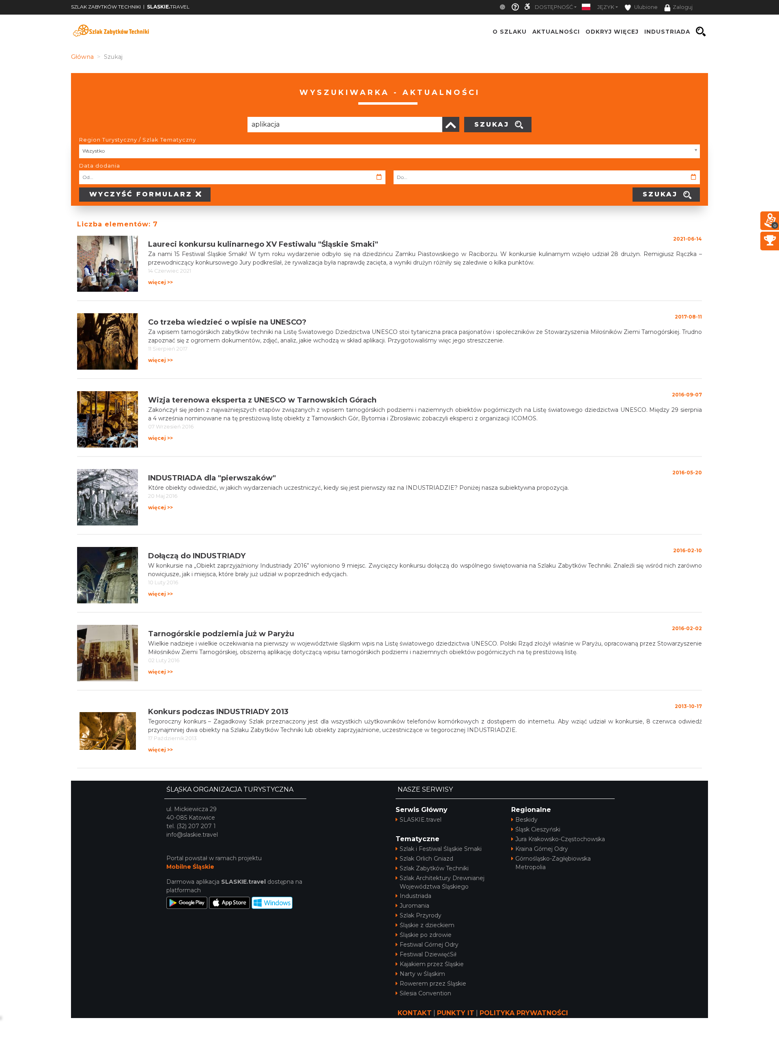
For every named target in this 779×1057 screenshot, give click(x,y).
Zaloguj (683, 7)
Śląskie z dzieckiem (427, 925)
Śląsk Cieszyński (537, 829)
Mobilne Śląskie (190, 866)
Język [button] (605, 7)
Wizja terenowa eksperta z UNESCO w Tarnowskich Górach (262, 400)
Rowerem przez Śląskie (433, 983)
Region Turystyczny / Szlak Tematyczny (137, 139)
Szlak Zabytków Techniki (434, 868)
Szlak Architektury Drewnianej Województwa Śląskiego (442, 882)
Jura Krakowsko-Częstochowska (560, 839)
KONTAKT (415, 1013)
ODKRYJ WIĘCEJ (612, 31)
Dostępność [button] (554, 7)
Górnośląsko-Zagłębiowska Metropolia (553, 863)
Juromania (414, 905)
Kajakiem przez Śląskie (432, 964)
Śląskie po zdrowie (426, 935)
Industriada (415, 896)
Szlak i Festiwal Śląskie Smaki (441, 848)
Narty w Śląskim (422, 973)
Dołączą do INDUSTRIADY (196, 555)
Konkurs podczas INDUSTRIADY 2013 (218, 711)
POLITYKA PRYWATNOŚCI (524, 1013)
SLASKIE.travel (420, 819)
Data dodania (99, 165)
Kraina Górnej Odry (541, 848)
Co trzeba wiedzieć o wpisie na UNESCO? (227, 322)
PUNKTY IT (455, 1013)
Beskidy (526, 819)
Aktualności (556, 31)
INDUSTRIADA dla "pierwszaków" (212, 478)
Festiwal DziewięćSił (428, 954)
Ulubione (645, 7)
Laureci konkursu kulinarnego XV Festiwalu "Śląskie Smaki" (263, 244)
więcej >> (160, 282)
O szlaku (510, 31)
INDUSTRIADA (667, 31)
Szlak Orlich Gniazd (426, 858)
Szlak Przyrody (420, 915)
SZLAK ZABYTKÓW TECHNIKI (106, 7)
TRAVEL (168, 7)
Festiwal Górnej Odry (429, 944)
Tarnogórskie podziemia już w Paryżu (221, 633)
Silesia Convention (425, 993)
